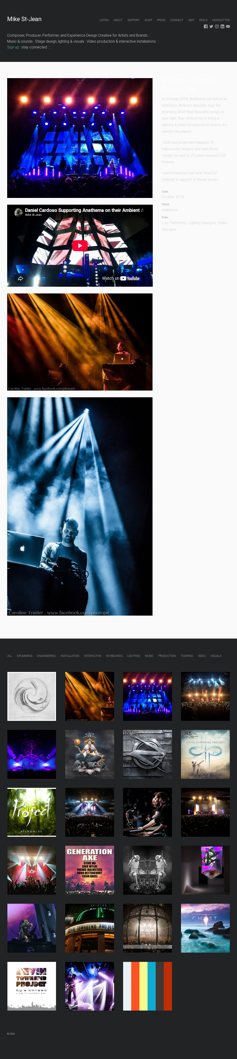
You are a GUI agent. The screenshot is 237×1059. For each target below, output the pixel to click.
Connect (176, 20)
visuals (216, 656)
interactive (92, 656)
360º (191, 20)
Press (161, 20)
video (202, 656)
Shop (148, 20)
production (167, 656)
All (9, 656)
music (149, 656)
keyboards (114, 656)
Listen (104, 20)
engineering (46, 656)
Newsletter (221, 20)
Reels (203, 20)
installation (70, 656)
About (118, 20)
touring (187, 656)
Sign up (13, 47)
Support (134, 20)
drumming (24, 656)
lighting (133, 656)
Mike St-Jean (24, 19)
